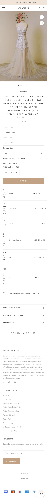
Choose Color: (8, 127)
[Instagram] (9, 382)
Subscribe (11, 461)
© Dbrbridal (23, 478)
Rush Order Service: (10, 163)
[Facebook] (4, 382)
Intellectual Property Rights (12, 427)
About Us (6, 395)
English (22, 473)
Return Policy (7, 419)
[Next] (33, 85)
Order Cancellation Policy (12, 407)
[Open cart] (44, 8)
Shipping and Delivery (14, 315)
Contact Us (7, 399)
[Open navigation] (3, 8)
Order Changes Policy (11, 411)
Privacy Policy (8, 423)
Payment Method (9, 415)
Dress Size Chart (11, 308)
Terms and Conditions (11, 431)
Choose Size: (7, 138)
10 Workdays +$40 (12, 167)
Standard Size (8, 148)
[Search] (39, 8)
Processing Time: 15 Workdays (14, 158)
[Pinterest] (15, 382)
